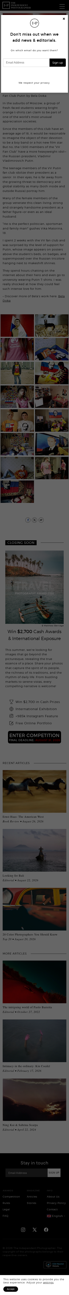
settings (48, 1282)
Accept (11, 1289)
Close (64, 19)
